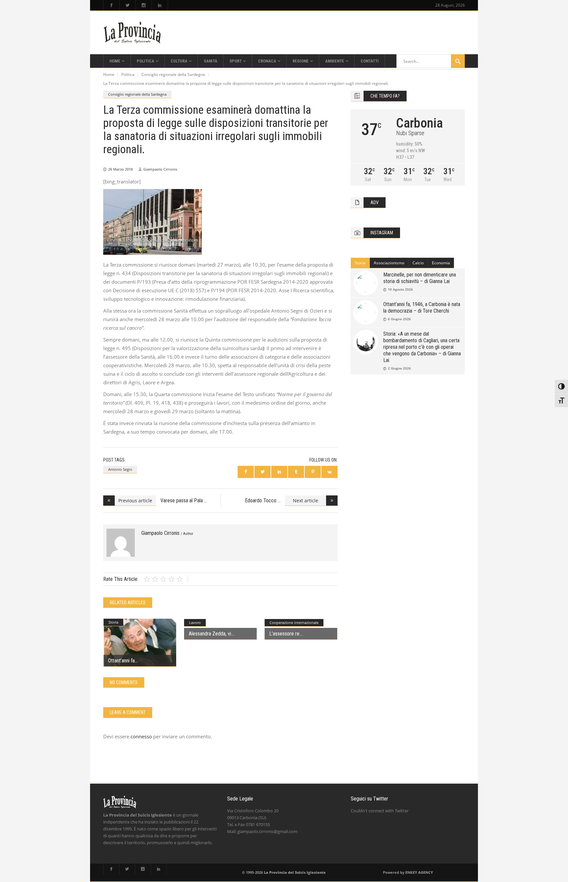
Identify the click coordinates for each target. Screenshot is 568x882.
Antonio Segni (120, 469)
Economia (441, 263)
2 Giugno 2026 (399, 368)
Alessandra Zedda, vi (210, 634)
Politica (127, 74)
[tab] (360, 263)
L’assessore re (284, 634)
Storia (113, 622)
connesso (141, 736)
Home (108, 74)
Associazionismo (389, 263)
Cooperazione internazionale (294, 622)
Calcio (418, 263)
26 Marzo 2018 (120, 169)
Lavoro (195, 622)
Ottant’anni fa (121, 660)
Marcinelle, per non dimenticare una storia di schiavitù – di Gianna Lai (419, 278)
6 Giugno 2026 (399, 319)
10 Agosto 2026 (400, 289)
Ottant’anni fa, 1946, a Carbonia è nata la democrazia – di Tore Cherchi (421, 307)
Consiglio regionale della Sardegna (173, 74)
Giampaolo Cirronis (160, 169)
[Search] (458, 61)
